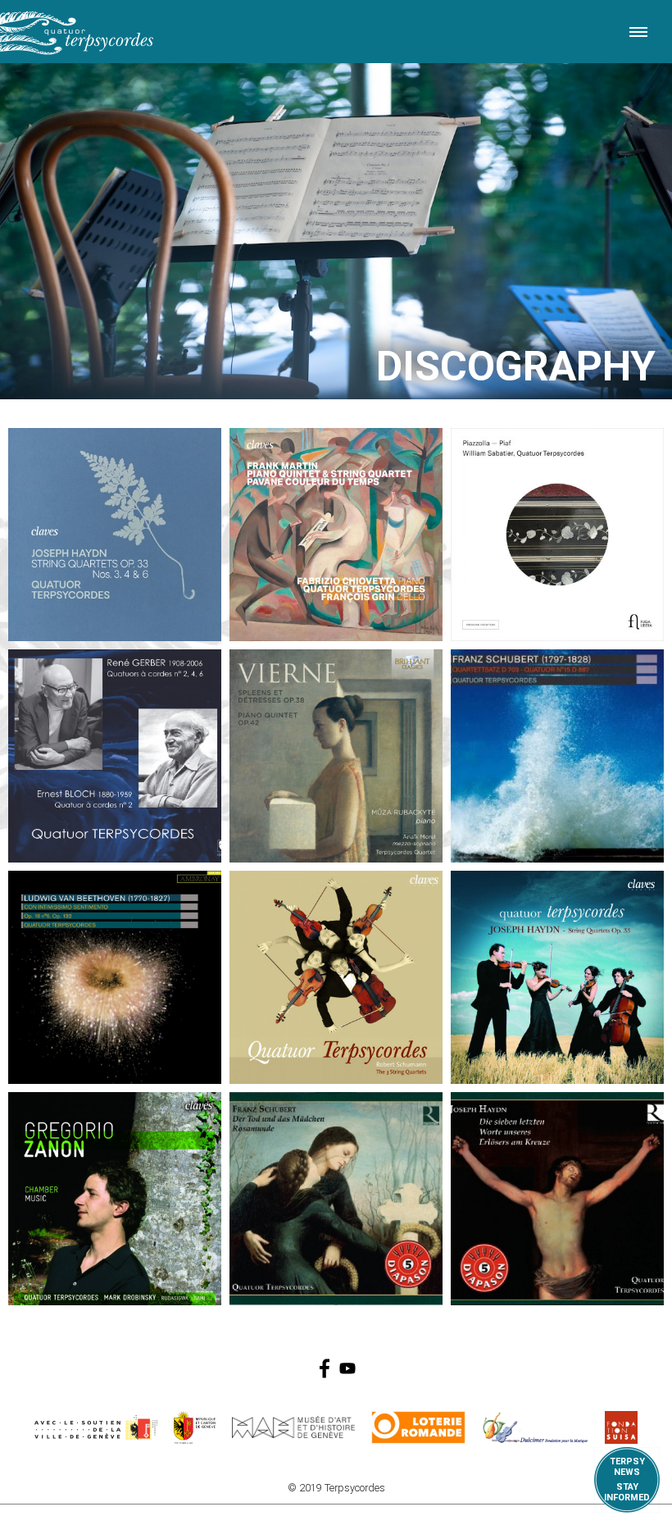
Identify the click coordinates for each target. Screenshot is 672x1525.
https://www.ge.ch (195, 1427)
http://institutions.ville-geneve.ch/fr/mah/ (293, 1427)
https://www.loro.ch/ (418, 1427)
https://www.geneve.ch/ (96, 1427)
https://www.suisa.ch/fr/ (621, 1427)
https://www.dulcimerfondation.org (535, 1427)
